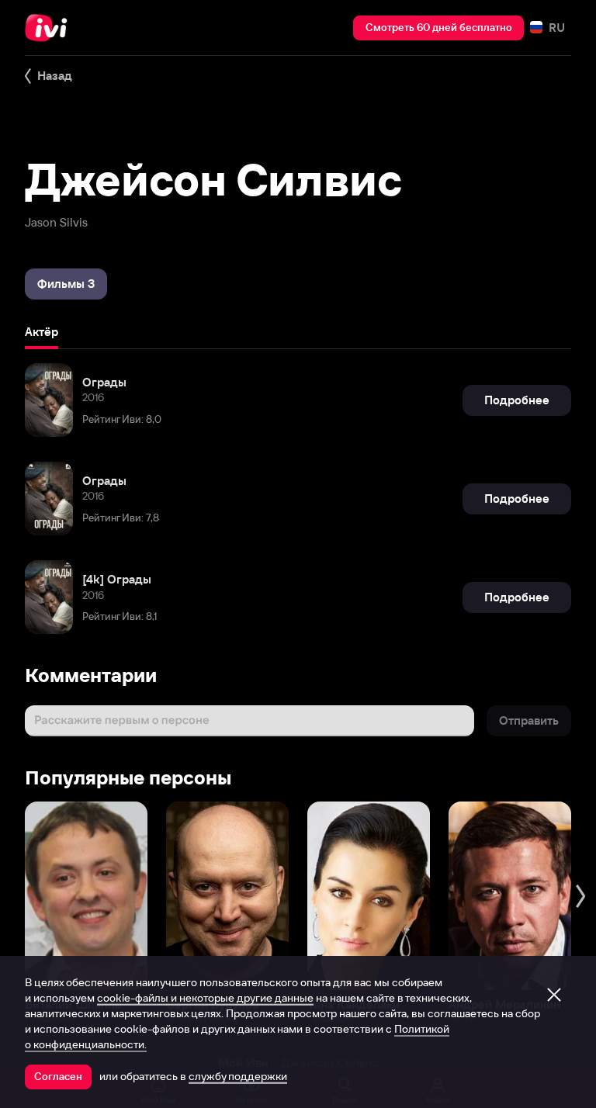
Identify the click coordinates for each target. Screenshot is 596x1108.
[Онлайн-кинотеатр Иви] (50, 28)
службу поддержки (238, 1076)
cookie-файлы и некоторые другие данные (205, 998)
